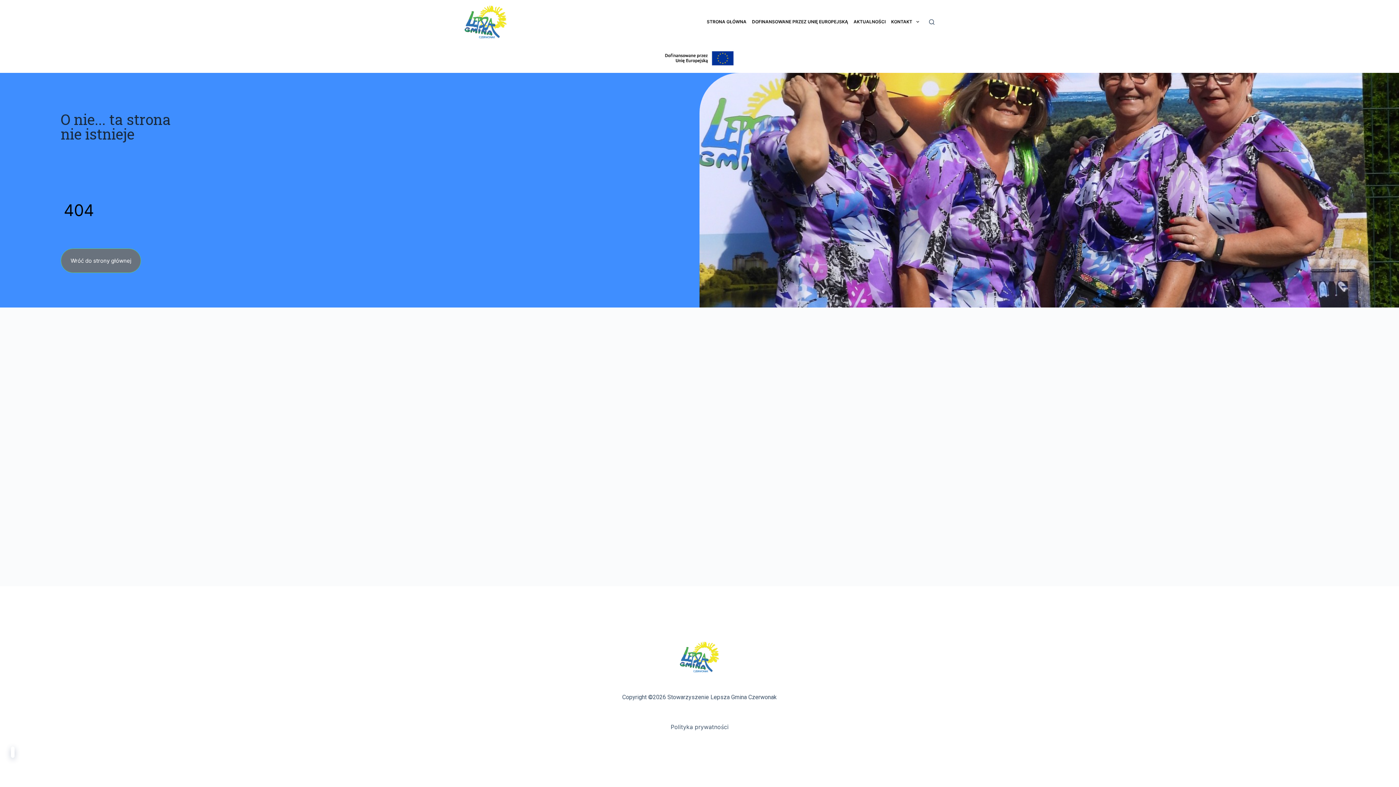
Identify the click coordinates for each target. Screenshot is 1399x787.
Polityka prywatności (700, 727)
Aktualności (870, 21)
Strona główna (726, 21)
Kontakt (901, 21)
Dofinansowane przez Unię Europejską (800, 21)
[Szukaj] (931, 22)
